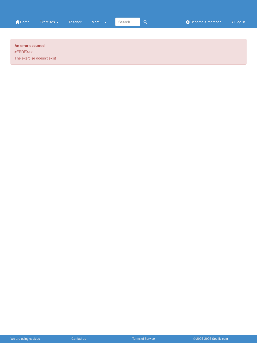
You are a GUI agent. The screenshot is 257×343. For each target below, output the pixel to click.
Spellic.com (220, 338)
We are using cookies (25, 338)
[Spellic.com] (36, 8)
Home (24, 21)
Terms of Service (143, 338)
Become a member (205, 21)
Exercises (48, 21)
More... (98, 21)
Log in (239, 21)
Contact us (79, 338)
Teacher (75, 21)
